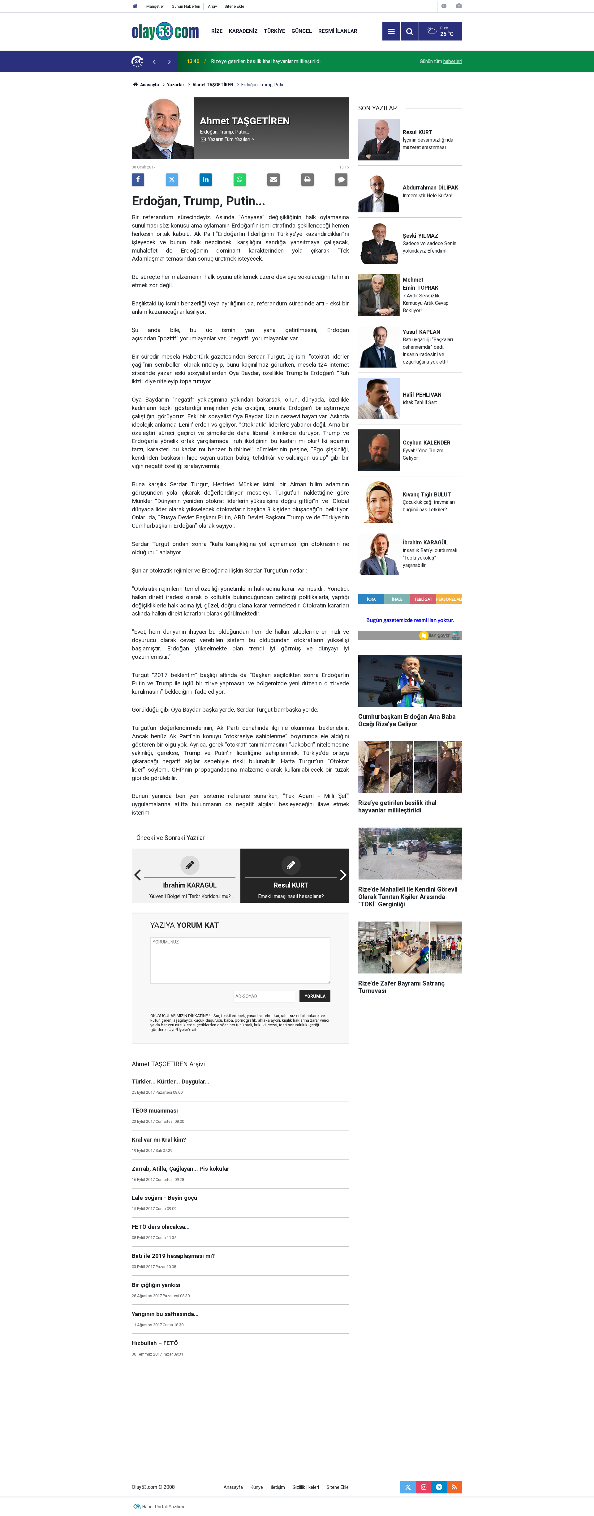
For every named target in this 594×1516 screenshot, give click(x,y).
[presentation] (154, 61)
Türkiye (274, 31)
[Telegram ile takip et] (439, 1487)
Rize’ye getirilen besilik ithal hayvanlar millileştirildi (266, 61)
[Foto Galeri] (458, 6)
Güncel (301, 31)
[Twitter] (172, 179)
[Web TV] (444, 6)
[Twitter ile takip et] (408, 1487)
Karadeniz (243, 31)
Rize (217, 31)
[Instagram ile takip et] (423, 1487)
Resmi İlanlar (337, 31)
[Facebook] (138, 179)
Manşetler (155, 6)
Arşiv (212, 6)
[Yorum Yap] (341, 179)
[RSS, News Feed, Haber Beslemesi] (454, 1487)
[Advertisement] (102, 165)
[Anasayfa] (135, 6)
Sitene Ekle (234, 6)
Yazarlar (175, 84)
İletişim (278, 1487)
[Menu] (391, 31)
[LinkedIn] (206, 179)
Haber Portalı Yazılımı (163, 1506)
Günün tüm (441, 61)
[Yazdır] (307, 179)
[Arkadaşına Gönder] (273, 179)
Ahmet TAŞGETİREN (212, 84)
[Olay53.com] (165, 31)
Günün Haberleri (186, 6)
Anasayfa (149, 84)
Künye (257, 1487)
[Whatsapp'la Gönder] (240, 179)
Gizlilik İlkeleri (306, 1487)
